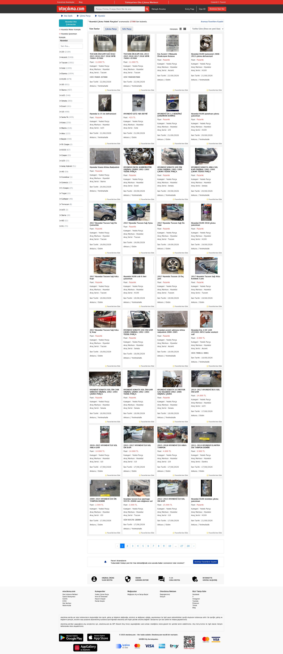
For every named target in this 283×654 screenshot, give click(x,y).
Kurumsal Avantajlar (65, 2)
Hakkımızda (66, 605)
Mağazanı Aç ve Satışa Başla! (137, 594)
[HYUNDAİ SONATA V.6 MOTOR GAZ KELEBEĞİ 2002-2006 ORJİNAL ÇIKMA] (173, 378)
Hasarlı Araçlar (100, 599)
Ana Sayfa (68, 16)
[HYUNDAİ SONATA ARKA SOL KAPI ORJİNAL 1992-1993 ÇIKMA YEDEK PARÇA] (206, 156)
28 (188, 546)
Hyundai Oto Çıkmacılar (71, 23)
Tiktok (194, 605)
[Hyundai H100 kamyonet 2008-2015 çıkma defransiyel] (206, 43)
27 (181, 546)
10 (169, 546)
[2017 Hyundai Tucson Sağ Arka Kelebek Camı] (206, 265)
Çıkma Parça (85, 16)
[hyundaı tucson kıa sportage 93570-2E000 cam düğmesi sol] (139, 487)
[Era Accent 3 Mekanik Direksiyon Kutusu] (173, 43)
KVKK (64, 601)
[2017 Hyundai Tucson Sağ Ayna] (139, 212)
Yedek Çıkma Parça (102, 594)
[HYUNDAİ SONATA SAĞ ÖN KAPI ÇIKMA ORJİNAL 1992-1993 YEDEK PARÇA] (139, 319)
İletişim (162, 596)
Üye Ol (202, 9)
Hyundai (101, 16)
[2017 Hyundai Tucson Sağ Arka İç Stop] (105, 319)
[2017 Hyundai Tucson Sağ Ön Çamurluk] (105, 212)
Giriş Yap (189, 9)
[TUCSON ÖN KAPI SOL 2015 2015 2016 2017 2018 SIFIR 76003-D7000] (139, 43)
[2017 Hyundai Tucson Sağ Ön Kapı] (173, 212)
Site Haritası (66, 603)
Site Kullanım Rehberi (70, 594)
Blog (80, 2)
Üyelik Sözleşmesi (68, 596)
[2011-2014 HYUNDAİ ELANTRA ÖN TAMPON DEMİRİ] (206, 434)
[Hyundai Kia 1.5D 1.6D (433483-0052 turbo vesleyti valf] (206, 319)
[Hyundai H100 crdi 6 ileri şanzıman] (139, 265)
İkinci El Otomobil (101, 596)
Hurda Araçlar (100, 601)
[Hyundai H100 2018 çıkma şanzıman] (206, 212)
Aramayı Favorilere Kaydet (205, 562)
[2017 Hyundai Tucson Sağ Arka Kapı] (105, 265)
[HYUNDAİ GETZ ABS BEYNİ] (139, 102)
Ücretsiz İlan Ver (217, 9)
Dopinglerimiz (165, 594)
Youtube (195, 601)
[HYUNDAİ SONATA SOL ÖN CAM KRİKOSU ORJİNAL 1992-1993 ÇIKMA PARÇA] (105, 378)
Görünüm (174, 29)
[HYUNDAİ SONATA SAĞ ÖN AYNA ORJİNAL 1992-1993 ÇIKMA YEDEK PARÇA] (173, 156)
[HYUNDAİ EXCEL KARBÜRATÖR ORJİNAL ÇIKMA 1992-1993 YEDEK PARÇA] (139, 156)
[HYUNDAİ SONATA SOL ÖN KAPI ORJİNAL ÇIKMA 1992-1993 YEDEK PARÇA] (139, 378)
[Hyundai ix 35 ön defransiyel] (105, 102)
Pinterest (195, 603)
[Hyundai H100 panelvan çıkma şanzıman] (206, 102)
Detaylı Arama (159, 9)
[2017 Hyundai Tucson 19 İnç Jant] (173, 265)
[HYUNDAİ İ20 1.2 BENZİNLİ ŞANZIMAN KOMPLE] (173, 102)
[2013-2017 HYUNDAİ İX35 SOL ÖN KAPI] (206, 378)
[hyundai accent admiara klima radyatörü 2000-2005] (173, 319)
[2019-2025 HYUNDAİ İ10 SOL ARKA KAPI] (105, 434)
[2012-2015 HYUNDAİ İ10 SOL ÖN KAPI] (173, 487)
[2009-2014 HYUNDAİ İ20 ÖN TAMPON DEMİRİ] (105, 487)
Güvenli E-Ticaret (218, 2)
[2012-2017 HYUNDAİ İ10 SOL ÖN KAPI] (139, 434)
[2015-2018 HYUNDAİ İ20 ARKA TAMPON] (173, 434)
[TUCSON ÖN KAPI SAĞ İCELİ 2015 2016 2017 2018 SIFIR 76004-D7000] (105, 43)
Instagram (196, 599)
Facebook (195, 594)
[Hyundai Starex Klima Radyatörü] (105, 156)
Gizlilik (65, 599)
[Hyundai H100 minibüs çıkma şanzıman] (206, 487)
